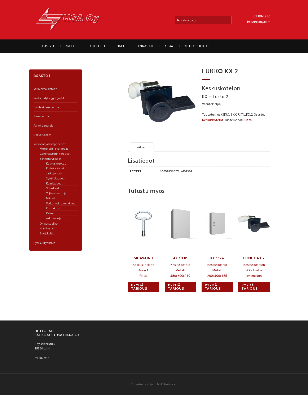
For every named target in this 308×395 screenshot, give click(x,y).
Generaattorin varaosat (55, 153)
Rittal (248, 120)
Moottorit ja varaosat (54, 148)
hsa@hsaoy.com (258, 21)
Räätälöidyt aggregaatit (49, 98)
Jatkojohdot (54, 173)
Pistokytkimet (55, 168)
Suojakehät (47, 233)
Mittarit (51, 198)
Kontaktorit (54, 208)
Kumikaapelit (54, 183)
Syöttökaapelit (56, 178)
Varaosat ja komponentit (50, 144)
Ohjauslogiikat (49, 223)
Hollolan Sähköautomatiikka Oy (68, 19)
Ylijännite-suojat (57, 193)
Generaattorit (43, 116)
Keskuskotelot (212, 120)
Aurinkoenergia (43, 125)
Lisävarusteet (43, 134)
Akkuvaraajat (54, 218)
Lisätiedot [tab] (142, 147)
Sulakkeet (52, 188)
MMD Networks (167, 384)
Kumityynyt (47, 228)
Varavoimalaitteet (45, 88)
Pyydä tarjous (139, 286)
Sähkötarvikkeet (50, 158)
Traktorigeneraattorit (48, 107)
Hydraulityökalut (44, 243)
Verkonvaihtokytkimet (60, 203)
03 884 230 (262, 16)
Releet (50, 213)
